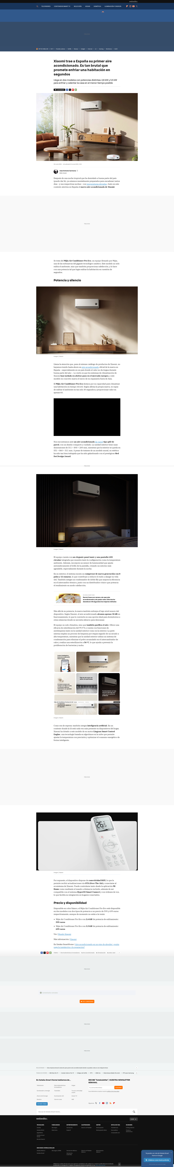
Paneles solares (60, 49)
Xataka (39, 1127)
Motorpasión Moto (101, 1130)
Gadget (83, 49)
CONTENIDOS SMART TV (62, 6)
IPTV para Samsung (128, 1073)
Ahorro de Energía (42, 1096)
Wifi (73, 1099)
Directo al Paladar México (86, 1151)
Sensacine (69, 1127)
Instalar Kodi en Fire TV (67, 1073)
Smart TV (74, 1096)
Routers (39, 1099)
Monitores (109, 49)
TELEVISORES (45, 6)
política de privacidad (113, 1091)
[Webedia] (133, 1)
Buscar (134, 1111)
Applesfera (40, 1132)
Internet (90, 49)
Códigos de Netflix (82, 1073)
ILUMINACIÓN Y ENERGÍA (113, 6)
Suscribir (118, 1087)
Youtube (133, 6)
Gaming (101, 49)
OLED (115, 49)
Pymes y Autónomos (129, 1130)
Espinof (69, 1130)
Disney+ (76, 49)
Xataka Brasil (40, 1153)
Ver (87, 1001)
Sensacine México (72, 1150)
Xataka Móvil (40, 1130)
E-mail (76, 90)
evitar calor (112, 953)
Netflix (69, 49)
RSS (110, 1102)
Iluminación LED (59, 1096)
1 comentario (60, 90)
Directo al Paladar (86, 1127)
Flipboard (127, 6)
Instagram (130, 6)
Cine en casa (58, 1099)
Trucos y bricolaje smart (77, 1091)
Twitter (137, 6)
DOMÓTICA (97, 6)
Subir (132, 1119)
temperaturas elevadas (97, 184)
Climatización (101, 953)
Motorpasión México (99, 1151)
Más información (100, 1165)
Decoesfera (114, 1130)
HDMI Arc (98, 1073)
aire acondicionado (90, 367)
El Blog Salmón (130, 1127)
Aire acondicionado (88, 953)
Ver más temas (42, 1104)
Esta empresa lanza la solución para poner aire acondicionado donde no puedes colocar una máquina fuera (77, 1068)
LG (95, 49)
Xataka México (41, 1150)
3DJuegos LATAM (56, 1150)
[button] (68, 171)
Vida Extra (54, 1130)
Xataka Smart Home (40, 1135)
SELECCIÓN (78, 6)
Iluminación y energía (43, 1090)
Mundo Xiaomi (64, 934)
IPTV (91, 1073)
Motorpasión (99, 1127)
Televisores (40, 1085)
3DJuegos (54, 1127)
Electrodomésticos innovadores (70, 953)
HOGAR (87, 6)
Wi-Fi (52, 49)
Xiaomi (73, 939)
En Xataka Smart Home (89, 595)
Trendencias (114, 1127)
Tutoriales (57, 1090)
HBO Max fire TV (54, 1073)
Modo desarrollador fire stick (112, 1073)
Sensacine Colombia (69, 1153)
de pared (99, 441)
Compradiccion (115, 1132)
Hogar (73, 1085)
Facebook (67, 90)
